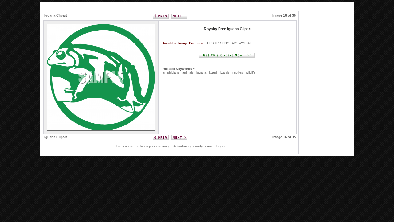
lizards (225, 72)
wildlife (250, 72)
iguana (201, 72)
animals (188, 72)
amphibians (171, 72)
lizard (213, 72)
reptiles (237, 72)
